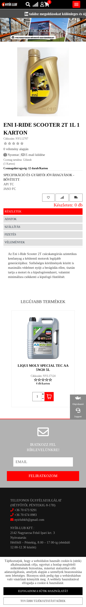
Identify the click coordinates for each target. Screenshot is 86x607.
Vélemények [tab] (15, 242)
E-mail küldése (35, 155)
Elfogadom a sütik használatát (43, 591)
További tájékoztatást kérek (43, 601)
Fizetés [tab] (10, 234)
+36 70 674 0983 (25, 515)
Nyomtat (13, 155)
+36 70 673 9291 (25, 510)
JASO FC (9, 189)
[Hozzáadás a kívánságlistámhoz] (48, 198)
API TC (8, 184)
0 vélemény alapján (15, 149)
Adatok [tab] (11, 219)
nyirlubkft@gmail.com (29, 519)
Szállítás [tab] (12, 227)
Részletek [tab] (13, 211)
